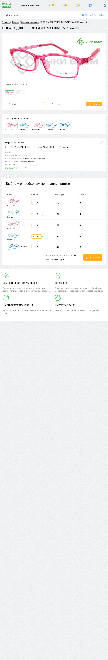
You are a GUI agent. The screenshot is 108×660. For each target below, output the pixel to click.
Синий (62, 129)
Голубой (22, 129)
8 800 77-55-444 (92, 15)
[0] (50, 5)
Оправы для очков (14, 143)
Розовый (9, 129)
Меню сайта (12, 15)
